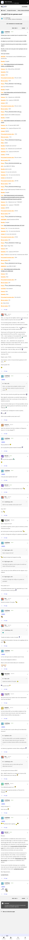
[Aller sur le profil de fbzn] (2, 315)
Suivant (23, 28)
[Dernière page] (27, 28)
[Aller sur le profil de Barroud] (2, 456)
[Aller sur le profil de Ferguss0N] (2, 694)
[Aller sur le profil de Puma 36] (2, 425)
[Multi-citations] (2, 310)
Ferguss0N (7, 694)
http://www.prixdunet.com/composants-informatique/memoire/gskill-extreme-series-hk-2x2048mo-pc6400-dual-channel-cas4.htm (12, 197)
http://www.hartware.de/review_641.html (14, 225)
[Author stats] (27, 32)
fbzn (6, 314)
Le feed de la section (19, 869)
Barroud (6, 455)
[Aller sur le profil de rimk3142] (2, 784)
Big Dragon (7, 520)
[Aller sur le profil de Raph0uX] (2, 708)
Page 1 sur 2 (14, 28)
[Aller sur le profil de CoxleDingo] (2, 18)
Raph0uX (7, 707)
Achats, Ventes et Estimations (15, 19)
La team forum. (4, 875)
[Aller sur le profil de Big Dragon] (2, 520)
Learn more (2, 2)
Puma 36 (7, 424)
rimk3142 (7, 783)
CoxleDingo (7, 18)
